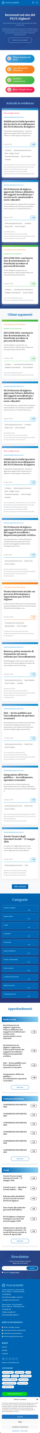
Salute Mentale (29, 300)
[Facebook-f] (6, 1358)
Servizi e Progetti (26, 156)
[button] (37, 1399)
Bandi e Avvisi (9, 227)
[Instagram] (10, 1358)
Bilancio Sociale (9, 985)
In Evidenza (8, 150)
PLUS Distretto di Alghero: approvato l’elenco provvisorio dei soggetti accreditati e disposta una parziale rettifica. (20, 531)
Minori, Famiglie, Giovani (22, 89)
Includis (11, 298)
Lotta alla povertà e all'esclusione (23, 290)
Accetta (20, 1417)
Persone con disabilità (11, 300)
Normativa (7, 942)
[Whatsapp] (16, 1358)
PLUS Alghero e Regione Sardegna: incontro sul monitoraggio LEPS (14, 1219)
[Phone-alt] (13, 1358)
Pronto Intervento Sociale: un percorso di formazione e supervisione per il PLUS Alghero (19, 595)
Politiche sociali (9, 169)
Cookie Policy (15, 1430)
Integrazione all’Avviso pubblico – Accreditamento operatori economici (18, 777)
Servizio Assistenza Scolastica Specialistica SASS (19, 174)
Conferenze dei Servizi (13, 1098)
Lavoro (6, 298)
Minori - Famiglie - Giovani (12, 153)
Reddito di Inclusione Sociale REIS (14, 873)
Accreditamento (9, 167)
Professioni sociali (21, 169)
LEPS (11, 636)
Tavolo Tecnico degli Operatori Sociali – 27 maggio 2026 (19, 839)
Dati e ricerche (8, 968)
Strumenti (8, 160)
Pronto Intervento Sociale (24, 634)
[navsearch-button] (32, 2)
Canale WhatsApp (13, 1394)
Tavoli (26, 865)
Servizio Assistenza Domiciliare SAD (15, 171)
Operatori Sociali (27, 167)
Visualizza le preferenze (20, 1427)
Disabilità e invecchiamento (19, 80)
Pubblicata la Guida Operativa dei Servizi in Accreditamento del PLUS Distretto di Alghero (19, 124)
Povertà (6, 636)
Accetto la (11, 1272)
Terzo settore (31, 165)
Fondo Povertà (15, 631)
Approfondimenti (10, 626)
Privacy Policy (24, 1430)
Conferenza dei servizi (11, 977)
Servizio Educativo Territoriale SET (15, 165)
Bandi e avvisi (9, 1019)
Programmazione (9, 875)
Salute (21, 300)
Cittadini (18, 167)
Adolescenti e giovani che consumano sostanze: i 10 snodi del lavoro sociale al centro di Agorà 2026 (14, 1231)
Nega (20, 1422)
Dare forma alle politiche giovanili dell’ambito (14, 1209)
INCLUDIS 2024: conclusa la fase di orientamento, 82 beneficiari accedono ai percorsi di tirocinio (18, 262)
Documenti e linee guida (12, 156)
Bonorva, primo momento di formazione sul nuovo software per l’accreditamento (20, 654)
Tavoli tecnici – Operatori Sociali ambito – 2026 (15, 1188)
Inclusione (18, 298)
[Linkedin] (3, 1358)
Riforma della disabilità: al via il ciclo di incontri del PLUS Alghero (14, 1198)
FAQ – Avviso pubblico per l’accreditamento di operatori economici (19, 716)
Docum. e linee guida (11, 960)
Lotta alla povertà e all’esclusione (20, 69)
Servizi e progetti (8, 1372)
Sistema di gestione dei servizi (21, 58)
